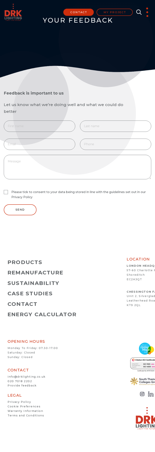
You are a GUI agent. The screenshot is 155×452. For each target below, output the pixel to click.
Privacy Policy (19, 402)
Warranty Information (25, 411)
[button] (138, 12)
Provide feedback (22, 385)
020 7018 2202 (20, 381)
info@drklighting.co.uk (27, 376)
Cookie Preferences (24, 406)
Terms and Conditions (26, 415)
